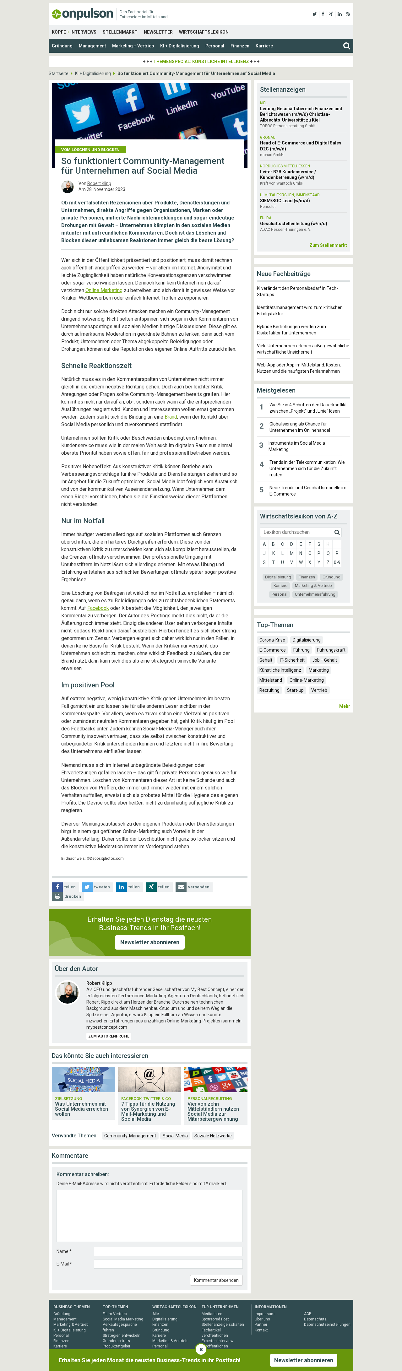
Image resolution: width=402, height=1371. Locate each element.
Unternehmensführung (315, 594)
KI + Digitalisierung (179, 45)
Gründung (62, 45)
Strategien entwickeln (121, 1335)
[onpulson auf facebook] (323, 14)
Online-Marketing (307, 680)
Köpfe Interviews (74, 32)
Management (92, 45)
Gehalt (265, 660)
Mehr (344, 706)
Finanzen (240, 45)
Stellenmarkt (120, 32)
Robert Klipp (99, 183)
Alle (155, 1314)
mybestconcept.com (106, 1027)
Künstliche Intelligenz (280, 670)
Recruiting (269, 690)
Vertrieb (319, 690)
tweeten (102, 887)
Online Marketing (103, 290)
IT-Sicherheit (292, 660)
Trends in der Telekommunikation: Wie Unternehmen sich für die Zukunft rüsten (307, 468)
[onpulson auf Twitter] (314, 14)
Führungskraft (331, 650)
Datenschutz (315, 1319)
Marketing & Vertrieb (313, 585)
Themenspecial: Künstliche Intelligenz (201, 61)
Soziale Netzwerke (213, 1135)
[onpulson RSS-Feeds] (348, 14)
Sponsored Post (215, 1319)
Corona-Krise (272, 639)
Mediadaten (212, 1314)
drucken (72, 896)
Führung (301, 650)
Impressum (264, 1314)
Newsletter (158, 32)
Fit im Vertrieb (115, 1314)
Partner (261, 1324)
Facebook (98, 608)
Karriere (264, 45)
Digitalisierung (278, 577)
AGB (308, 1314)
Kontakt (261, 1330)
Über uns (262, 1319)
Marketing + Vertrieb (133, 45)
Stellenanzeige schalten (223, 1324)
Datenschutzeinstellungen (327, 1324)
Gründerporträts (116, 1341)
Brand (171, 417)
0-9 (337, 562)
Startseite (58, 73)
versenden (198, 887)
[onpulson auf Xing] (331, 14)
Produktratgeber (116, 1346)
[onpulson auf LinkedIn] (340, 14)
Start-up (295, 690)
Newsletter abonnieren (149, 942)
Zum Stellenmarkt (328, 245)
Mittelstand (270, 680)
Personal (214, 45)
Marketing (319, 670)
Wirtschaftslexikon (204, 32)
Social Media (175, 1135)
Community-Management (130, 1135)
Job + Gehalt (324, 660)
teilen (70, 887)
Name (64, 1251)
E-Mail (64, 1263)
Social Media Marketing (123, 1319)
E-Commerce (272, 650)
